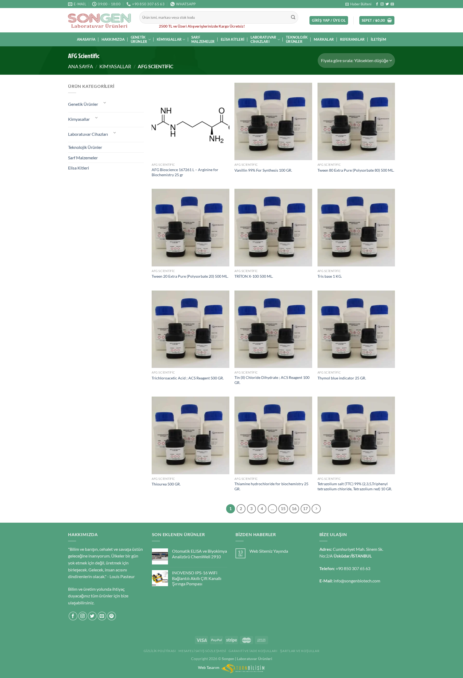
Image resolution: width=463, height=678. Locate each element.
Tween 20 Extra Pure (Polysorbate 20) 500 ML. (190, 276)
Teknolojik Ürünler (297, 39)
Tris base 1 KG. (330, 276)
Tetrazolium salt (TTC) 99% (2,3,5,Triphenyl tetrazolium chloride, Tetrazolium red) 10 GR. (355, 486)
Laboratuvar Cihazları (264, 39)
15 (283, 508)
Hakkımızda (113, 39)
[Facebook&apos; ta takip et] (377, 4)
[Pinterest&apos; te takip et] (111, 616)
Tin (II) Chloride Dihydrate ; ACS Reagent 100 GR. (271, 380)
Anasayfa (86, 39)
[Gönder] (293, 17)
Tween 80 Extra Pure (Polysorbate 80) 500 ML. (356, 170)
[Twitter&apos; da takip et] (387, 4)
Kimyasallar (169, 39)
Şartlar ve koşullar (299, 651)
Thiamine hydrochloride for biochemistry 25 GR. (271, 486)
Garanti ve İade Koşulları (253, 651)
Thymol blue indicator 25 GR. (342, 378)
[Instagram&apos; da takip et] (382, 4)
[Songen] (99, 20)
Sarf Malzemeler (203, 39)
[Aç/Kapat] (104, 102)
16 (294, 508)
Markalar (324, 39)
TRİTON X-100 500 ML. (253, 276)
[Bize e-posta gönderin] (392, 4)
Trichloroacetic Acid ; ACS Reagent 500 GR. (188, 378)
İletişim (378, 39)
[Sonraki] (316, 508)
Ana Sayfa (80, 66)
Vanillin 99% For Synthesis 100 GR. (263, 170)
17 (305, 508)
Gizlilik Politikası (160, 651)
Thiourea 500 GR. (166, 484)
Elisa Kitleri (232, 39)
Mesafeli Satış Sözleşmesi (202, 651)
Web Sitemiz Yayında (268, 550)
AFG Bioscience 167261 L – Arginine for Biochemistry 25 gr (185, 172)
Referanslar (352, 39)
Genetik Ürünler (139, 39)
